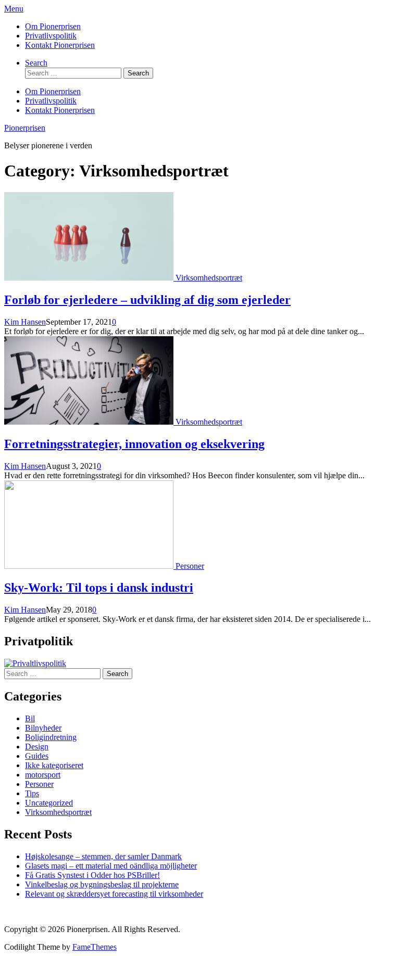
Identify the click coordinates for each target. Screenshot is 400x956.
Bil (30, 718)
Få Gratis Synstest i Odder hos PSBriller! (92, 875)
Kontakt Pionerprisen (60, 45)
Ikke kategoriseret (54, 765)
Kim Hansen (25, 321)
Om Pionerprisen (53, 26)
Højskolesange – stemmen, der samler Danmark (103, 856)
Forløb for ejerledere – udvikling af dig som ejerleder (147, 300)
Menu (13, 8)
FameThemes (94, 946)
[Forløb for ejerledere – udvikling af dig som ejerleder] (90, 277)
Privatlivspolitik (51, 35)
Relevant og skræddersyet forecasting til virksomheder (114, 893)
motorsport (42, 774)
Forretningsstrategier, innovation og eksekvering (134, 444)
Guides (36, 755)
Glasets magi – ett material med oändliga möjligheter (111, 865)
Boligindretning (51, 737)
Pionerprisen (24, 127)
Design (36, 746)
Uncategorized (49, 802)
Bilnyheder (43, 727)
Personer (190, 566)
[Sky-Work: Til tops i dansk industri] (90, 566)
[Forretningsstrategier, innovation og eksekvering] (90, 421)
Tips (32, 793)
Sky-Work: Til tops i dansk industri (98, 587)
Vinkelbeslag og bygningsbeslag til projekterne (102, 884)
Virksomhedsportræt (209, 277)
